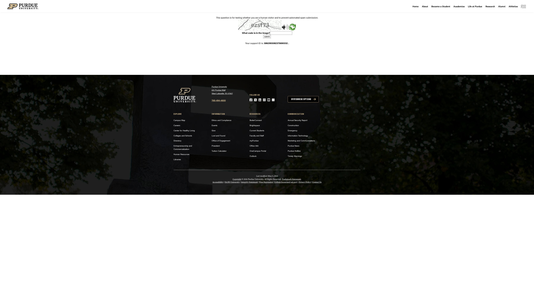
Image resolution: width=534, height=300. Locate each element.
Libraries (177, 159)
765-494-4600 (219, 100)
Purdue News (293, 145)
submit (267, 36)
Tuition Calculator (219, 150)
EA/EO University (232, 182)
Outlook (253, 156)
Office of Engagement (221, 140)
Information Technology (298, 135)
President (216, 145)
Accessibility (217, 182)
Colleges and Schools (183, 135)
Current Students (257, 130)
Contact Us (317, 182)
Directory (177, 140)
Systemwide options (301, 99)
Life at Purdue (475, 6)
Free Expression (266, 182)
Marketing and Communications (301, 140)
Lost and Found (218, 135)
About (425, 6)
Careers (177, 125)
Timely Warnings (295, 156)
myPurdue (254, 140)
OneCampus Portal (258, 150)
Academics (459, 6)
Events (214, 125)
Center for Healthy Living (184, 130)
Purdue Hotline (294, 150)
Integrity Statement (249, 182)
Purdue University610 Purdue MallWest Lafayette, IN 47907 (222, 90)
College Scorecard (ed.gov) (285, 182)
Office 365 (254, 145)
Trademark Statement (291, 179)
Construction (293, 125)
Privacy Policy (305, 182)
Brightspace (255, 125)
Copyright (237, 179)
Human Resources (181, 154)
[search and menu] (523, 6)
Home (415, 6)
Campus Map (179, 120)
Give (213, 130)
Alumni (501, 6)
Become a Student (440, 6)
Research (490, 6)
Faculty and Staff (257, 135)
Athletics (513, 6)
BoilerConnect (256, 120)
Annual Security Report (297, 120)
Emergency (292, 130)
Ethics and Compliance (221, 120)
